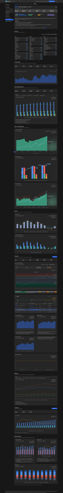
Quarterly (55, 466)
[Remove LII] (55, 307)
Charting (45, 1)
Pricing (47, 1)
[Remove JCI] (55, 305)
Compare (37, 4)
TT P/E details (54, 256)
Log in (56, 1)
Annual (51, 131)
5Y (18, 97)
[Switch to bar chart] (37, 95)
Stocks (39, 1)
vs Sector (52, 34)
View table (53, 132)
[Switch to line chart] (18, 95)
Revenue (54, 131)
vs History (48, 34)
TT (15, 6)
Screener (41, 1)
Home (36, 1)
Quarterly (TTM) (53, 97)
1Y (16, 316)
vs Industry (55, 34)
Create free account (51, 1)
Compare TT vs (9, 19)
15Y (21, 97)
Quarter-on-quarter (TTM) (52, 236)
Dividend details (54, 408)
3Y (17, 97)
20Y (23, 97)
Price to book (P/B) (51, 264)
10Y (19, 97)
